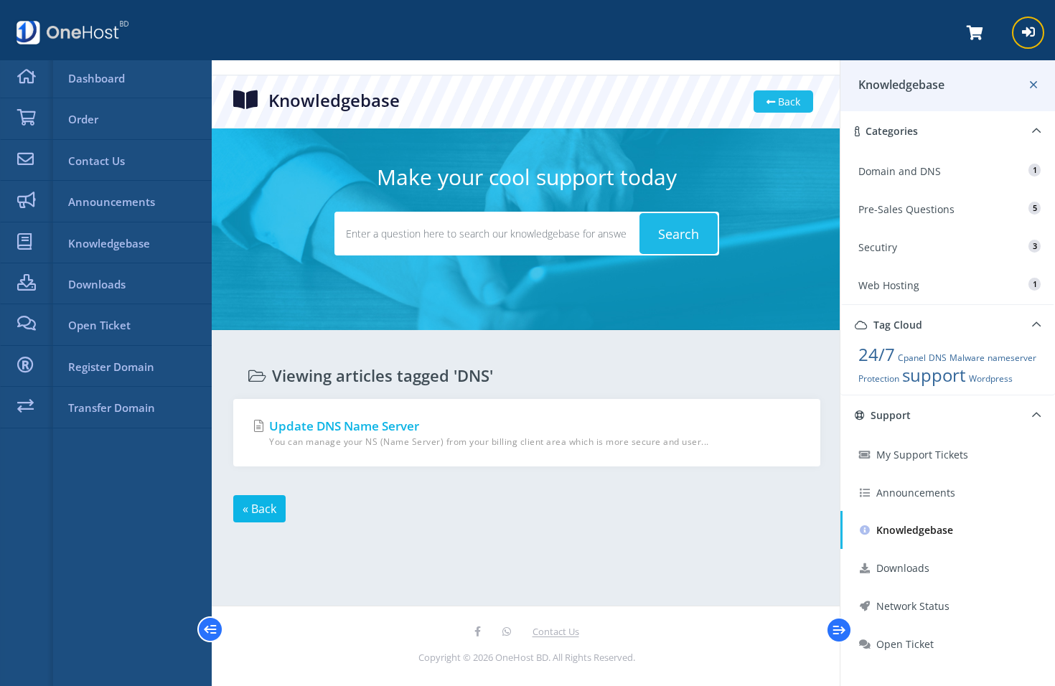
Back (787, 101)
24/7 (876, 354)
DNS (938, 358)
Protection (878, 378)
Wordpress (991, 378)
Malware (967, 358)
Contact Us (556, 631)
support (934, 375)
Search (678, 234)
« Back (259, 509)
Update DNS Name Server (487, 433)
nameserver (1012, 358)
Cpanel (912, 358)
